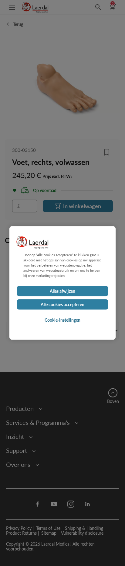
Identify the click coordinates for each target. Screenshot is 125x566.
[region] (62, 283)
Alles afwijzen (62, 291)
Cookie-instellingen (62, 320)
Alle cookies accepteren (62, 305)
